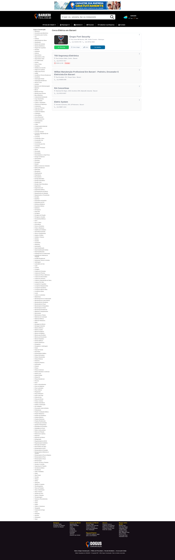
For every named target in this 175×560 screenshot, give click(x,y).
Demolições (38, 153)
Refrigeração (38, 439)
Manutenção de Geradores (41, 302)
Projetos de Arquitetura (40, 415)
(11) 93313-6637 (61, 93)
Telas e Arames (38, 491)
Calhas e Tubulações (40, 102)
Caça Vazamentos (39, 99)
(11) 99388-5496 (61, 79)
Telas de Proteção (39, 488)
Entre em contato (107, 529)
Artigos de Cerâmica (40, 69)
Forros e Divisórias (39, 226)
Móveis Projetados (39, 338)
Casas (71, 527)
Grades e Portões (39, 235)
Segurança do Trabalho (40, 466)
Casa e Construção (39, 29)
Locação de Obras (39, 291)
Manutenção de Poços (40, 304)
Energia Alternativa (39, 178)
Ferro (36, 220)
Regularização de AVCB (41, 441)
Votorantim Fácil (123, 536)
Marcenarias (38, 313)
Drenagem (37, 162)
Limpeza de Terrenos (40, 278)
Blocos (36, 89)
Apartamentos (73, 524)
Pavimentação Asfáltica (40, 353)
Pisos (36, 382)
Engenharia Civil (39, 187)
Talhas (36, 480)
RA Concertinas (61, 88)
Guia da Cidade (49, 25)
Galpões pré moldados (40, 229)
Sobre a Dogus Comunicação (81, 551)
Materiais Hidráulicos (40, 320)
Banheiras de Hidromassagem (42, 86)
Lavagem (37, 269)
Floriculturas (38, 224)
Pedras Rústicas (39, 359)
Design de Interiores (40, 156)
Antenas (37, 53)
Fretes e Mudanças (39, 228)
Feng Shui (37, 211)
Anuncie (91, 25)
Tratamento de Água (40, 510)
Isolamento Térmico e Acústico (42, 260)
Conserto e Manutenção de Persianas (41, 134)
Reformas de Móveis (40, 437)
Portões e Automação (40, 404)
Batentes (37, 88)
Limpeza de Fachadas (40, 271)
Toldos (36, 504)
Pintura (36, 368)
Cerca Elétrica (38, 115)
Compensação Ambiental (41, 126)
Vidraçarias (37, 517)
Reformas (37, 435)
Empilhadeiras (38, 173)
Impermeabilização (39, 248)
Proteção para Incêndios (41, 422)
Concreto (37, 130)
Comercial (72, 529)
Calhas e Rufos (38, 100)
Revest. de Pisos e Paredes (41, 462)
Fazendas (72, 532)
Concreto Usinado (39, 131)
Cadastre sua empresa (108, 525)
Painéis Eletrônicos (39, 342)
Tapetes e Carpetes (39, 484)
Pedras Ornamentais (40, 357)
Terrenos (72, 533)
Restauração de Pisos (40, 457)
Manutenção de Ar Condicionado (43, 298)
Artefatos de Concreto (40, 67)
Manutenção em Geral (40, 307)
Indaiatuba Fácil (123, 528)
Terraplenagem (38, 497)
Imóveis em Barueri (58, 527)
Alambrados (38, 42)
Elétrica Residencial (40, 167)
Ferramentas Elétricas (40, 219)
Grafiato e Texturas (39, 237)
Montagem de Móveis (40, 324)
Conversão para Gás (40, 144)
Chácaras (72, 528)
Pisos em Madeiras (39, 386)
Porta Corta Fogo (39, 395)
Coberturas (37, 122)
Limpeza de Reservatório (41, 276)
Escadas (37, 197)
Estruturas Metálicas (40, 204)
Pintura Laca (38, 373)
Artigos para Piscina (40, 71)
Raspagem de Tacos (40, 428)
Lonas (36, 293)
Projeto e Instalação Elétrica (42, 412)
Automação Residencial (41, 80)
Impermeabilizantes (39, 251)
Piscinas (37, 380)
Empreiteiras (38, 175)
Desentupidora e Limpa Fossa (42, 155)
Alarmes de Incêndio (40, 44)
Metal (36, 322)
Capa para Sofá (39, 109)
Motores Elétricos (39, 328)
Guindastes (37, 242)
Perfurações (38, 364)
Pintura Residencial (39, 379)
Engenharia (38, 186)
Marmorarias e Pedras (40, 315)
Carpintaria (37, 113)
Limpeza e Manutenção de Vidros (43, 280)
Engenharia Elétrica (40, 189)
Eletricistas (37, 169)
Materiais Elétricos (39, 318)
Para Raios (37, 351)
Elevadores (37, 171)
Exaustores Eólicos (39, 206)
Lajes (36, 265)
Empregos (64, 25)
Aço (36, 36)
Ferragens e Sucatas (40, 217)
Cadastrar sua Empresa (106, 25)
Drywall (36, 164)
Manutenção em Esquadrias (42, 306)
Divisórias (37, 160)
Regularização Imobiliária (41, 443)
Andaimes (37, 51)
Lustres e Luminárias (40, 295)
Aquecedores (38, 55)
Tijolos (36, 500)
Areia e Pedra (38, 64)
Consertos (37, 136)
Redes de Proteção (39, 432)
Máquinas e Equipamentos (41, 311)
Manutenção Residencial (41, 309)
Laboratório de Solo (40, 264)
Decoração (37, 151)
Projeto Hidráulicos (39, 413)
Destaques (56, 522)
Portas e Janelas (39, 401)
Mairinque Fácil (123, 531)
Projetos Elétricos (39, 417)
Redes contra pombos (40, 430)
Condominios (73, 531)
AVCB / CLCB (38, 82)
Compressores (38, 128)
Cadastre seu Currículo (92, 525)
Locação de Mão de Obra (41, 289)
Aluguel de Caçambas (40, 47)
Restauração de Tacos (40, 458)
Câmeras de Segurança (41, 104)
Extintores (37, 208)
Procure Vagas (90, 524)
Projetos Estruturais (39, 419)
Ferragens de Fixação (40, 215)
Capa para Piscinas (39, 108)
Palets (36, 348)
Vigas (36, 519)
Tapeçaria (37, 482)
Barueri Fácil (122, 525)
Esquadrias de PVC (39, 202)
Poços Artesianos (39, 393)
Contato (122, 25)
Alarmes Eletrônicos (40, 46)
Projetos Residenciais (40, 421)
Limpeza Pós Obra (39, 282)
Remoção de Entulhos (40, 444)
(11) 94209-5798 (76, 42)
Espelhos (37, 198)
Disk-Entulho (38, 158)
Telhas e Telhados (39, 495)
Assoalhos (37, 77)
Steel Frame (38, 475)
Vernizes (37, 515)
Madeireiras (38, 296)
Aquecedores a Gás (40, 57)
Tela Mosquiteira (39, 486)
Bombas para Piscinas (40, 93)
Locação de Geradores (40, 287)
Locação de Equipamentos (41, 286)
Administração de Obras (41, 40)
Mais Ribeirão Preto (124, 532)
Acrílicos (37, 38)
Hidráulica (37, 244)
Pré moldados (38, 406)
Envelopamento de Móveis (41, 191)
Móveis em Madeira (39, 333)
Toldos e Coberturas (40, 506)
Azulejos (37, 84)
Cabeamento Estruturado (41, 97)
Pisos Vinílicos (38, 390)
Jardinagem (38, 262)
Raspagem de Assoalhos (41, 426)
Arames (37, 62)
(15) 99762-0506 (90, 42)
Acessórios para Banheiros (41, 33)
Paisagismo (38, 344)
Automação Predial (39, 78)
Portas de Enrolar (39, 399)
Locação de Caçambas (40, 284)
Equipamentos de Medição (41, 193)
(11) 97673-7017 (61, 61)
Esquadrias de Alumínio (40, 200)
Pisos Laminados (39, 388)
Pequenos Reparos (39, 362)
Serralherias (38, 469)
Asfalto (36, 73)
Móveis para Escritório (40, 335)
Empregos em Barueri (59, 525)
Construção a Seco (39, 138)
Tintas (36, 502)
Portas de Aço (38, 397)
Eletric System (61, 102)
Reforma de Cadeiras (40, 433)
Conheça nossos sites (108, 528)
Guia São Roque (123, 527)
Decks (36, 149)
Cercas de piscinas (39, 119)
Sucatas (37, 477)
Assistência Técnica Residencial (43, 75)
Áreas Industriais (74, 525)
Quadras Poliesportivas (40, 424)
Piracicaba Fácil (123, 535)
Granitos (37, 240)
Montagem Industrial (40, 326)
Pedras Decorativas (39, 355)
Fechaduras (38, 209)
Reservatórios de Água (40, 446)
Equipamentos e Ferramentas (42, 195)
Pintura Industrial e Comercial (42, 371)
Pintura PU (37, 377)
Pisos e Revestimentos (40, 384)
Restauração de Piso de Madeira (43, 455)
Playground (37, 391)
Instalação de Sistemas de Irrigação (41, 256)
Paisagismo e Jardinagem (41, 346)
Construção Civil (39, 140)
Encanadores (38, 177)
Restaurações (38, 460)
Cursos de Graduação (92, 528)
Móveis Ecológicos (39, 331)
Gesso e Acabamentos (40, 233)
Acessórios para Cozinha (41, 35)
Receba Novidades (109, 551)
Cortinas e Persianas (40, 147)
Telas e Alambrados (39, 490)
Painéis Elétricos (39, 340)
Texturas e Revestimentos (41, 499)
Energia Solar (38, 182)
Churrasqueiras (38, 120)
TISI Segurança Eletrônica (66, 56)
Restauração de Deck (40, 448)
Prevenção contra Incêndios (42, 408)
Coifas (36, 124)
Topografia (37, 508)
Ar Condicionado (39, 60)
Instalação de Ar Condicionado (42, 253)
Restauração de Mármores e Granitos (42, 452)
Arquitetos (37, 66)
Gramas (37, 239)
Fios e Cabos (38, 222)
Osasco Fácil (122, 533)
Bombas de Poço (39, 91)
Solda (36, 473)
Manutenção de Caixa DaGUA (42, 300)
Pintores (37, 366)
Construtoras (38, 142)
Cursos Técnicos (90, 527)
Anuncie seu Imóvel (75, 535)
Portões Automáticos (40, 402)
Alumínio (37, 49)
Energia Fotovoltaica (40, 180)
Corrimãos (37, 145)
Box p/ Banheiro (39, 95)
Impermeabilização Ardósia (41, 250)
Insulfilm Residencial (40, 258)
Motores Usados (39, 329)
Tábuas (36, 479)
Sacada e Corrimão (39, 464)
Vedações (37, 513)
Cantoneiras (38, 106)
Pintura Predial (38, 375)
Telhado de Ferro (39, 493)
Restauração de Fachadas (41, 450)
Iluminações (38, 246)
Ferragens (37, 213)
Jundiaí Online (123, 529)
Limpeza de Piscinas (40, 273)
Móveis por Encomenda (40, 337)
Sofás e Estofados (39, 471)
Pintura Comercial (39, 370)
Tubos (36, 511)
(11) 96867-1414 (61, 107)
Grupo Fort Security (79, 36)
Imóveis (78, 25)
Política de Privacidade (97, 551)
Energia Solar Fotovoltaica (41, 184)
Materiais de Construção (41, 317)
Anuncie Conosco (107, 524)
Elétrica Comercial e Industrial (42, 166)
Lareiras (37, 267)
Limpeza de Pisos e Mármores (42, 275)
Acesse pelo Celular (121, 551)
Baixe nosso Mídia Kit (108, 527)
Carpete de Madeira (40, 111)
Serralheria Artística (39, 468)
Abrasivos (37, 31)
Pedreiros (37, 360)
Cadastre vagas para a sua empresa (93, 535)
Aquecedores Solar (39, 58)
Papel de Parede (39, 349)
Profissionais (38, 410)
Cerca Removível (39, 117)
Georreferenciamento (40, 231)
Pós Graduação (90, 529)
